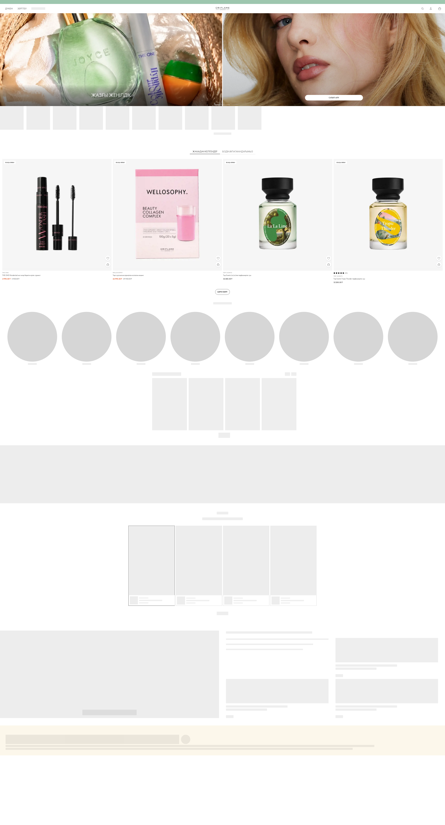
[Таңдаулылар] (107, 258)
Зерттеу (22, 8)
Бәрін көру (222, 292)
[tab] (205, 151)
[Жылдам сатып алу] (107, 264)
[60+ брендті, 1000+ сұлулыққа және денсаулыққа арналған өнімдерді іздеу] (422, 8)
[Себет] (439, 8)
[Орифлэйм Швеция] (222, 8)
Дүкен (9, 8)
